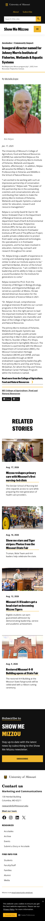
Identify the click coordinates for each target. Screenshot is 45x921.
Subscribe (27, 11)
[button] (26, 915)
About (16, 11)
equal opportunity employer (22, 892)
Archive (7, 836)
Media (7, 880)
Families (8, 870)
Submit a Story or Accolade (17, 846)
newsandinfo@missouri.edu (15, 805)
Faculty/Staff (10, 865)
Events (7, 841)
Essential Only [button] (10, 915)
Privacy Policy (8, 909)
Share (7, 399)
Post (17, 399)
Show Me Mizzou (16, 29)
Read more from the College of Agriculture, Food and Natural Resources (22, 380)
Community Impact (23, 43)
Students (8, 860)
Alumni (7, 875)
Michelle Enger (11, 78)
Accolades (7, 43)
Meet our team (9, 811)
